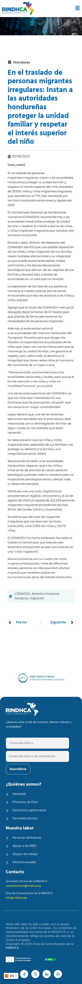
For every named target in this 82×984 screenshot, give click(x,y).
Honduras (21, 63)
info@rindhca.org (16, 898)
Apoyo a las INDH (24, 846)
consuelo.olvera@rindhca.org (23, 886)
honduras (21, 598)
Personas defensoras (27, 837)
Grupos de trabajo (25, 854)
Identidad (19, 794)
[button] (76, 8)
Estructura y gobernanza (29, 810)
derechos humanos (45, 594)
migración (37, 598)
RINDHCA (12, 947)
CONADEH (22, 594)
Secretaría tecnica (25, 818)
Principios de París (25, 802)
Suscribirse (18, 769)
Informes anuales (24, 862)
